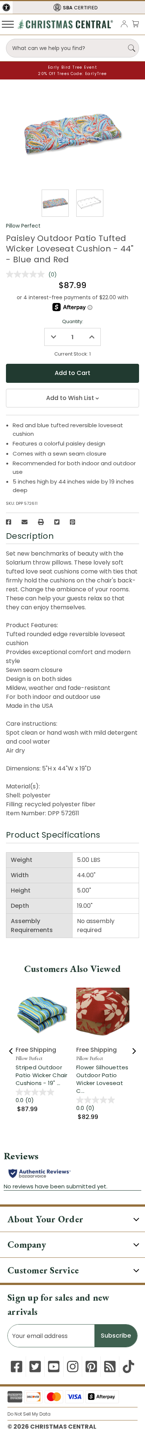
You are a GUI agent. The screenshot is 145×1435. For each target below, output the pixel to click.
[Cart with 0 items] (135, 24)
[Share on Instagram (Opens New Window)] (72, 1366)
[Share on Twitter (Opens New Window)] (56, 522)
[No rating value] (27, 274)
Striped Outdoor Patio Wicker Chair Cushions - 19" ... (42, 1075)
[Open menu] (8, 24)
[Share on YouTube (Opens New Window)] (53, 1366)
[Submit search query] (132, 48)
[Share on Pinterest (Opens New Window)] (72, 522)
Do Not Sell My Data (29, 1414)
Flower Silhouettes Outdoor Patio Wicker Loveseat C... (102, 1079)
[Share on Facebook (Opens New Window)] (8, 522)
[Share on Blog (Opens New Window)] (109, 1366)
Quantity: (72, 321)
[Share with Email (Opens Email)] (25, 522)
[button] (6, 7)
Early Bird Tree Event (72, 67)
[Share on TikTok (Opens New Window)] (128, 1366)
